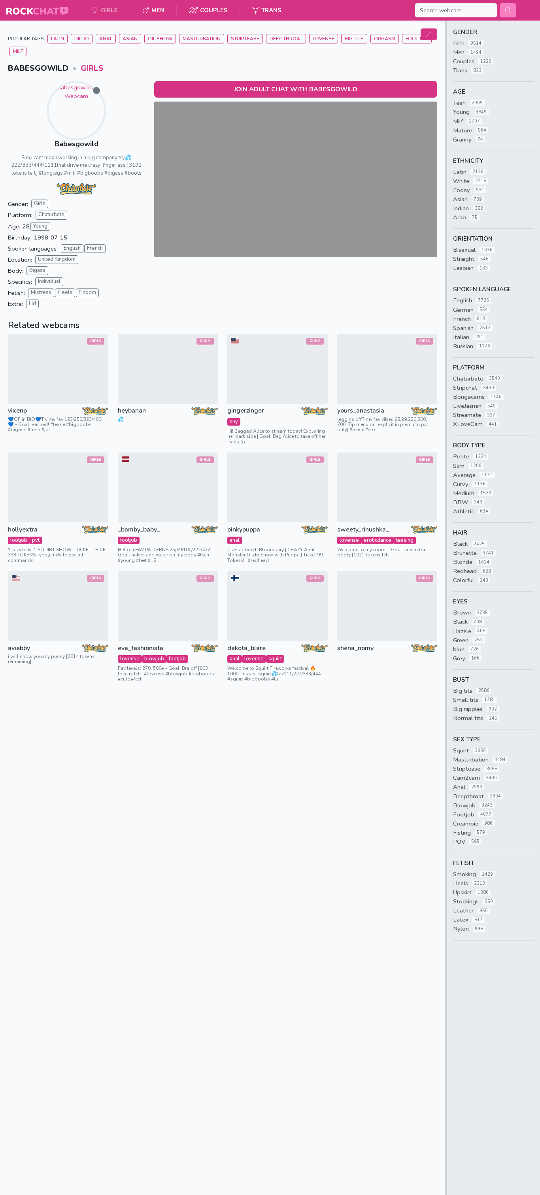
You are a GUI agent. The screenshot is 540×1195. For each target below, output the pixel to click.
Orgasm (384, 39)
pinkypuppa (243, 529)
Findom (87, 292)
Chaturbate (51, 214)
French (95, 248)
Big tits (354, 39)
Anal (105, 39)
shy (234, 421)
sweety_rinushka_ (363, 529)
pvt (36, 540)
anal (235, 540)
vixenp (17, 411)
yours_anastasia (360, 411)
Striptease (245, 39)
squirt (275, 658)
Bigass (37, 270)
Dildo (81, 39)
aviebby (19, 648)
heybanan (132, 411)
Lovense (323, 39)
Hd (32, 303)
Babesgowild (76, 144)
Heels (65, 292)
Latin (57, 39)
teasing (404, 540)
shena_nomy (355, 648)
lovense (349, 540)
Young (40, 226)
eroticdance (377, 540)
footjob (18, 540)
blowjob (154, 658)
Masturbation (202, 39)
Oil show (160, 39)
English (72, 248)
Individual (49, 281)
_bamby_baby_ (139, 529)
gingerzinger (245, 411)
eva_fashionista (140, 648)
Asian (130, 39)
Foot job (417, 39)
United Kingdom (57, 259)
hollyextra (23, 529)
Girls (92, 68)
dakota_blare (246, 648)
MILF (18, 51)
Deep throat (286, 39)
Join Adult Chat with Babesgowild (295, 89)
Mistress (41, 292)
